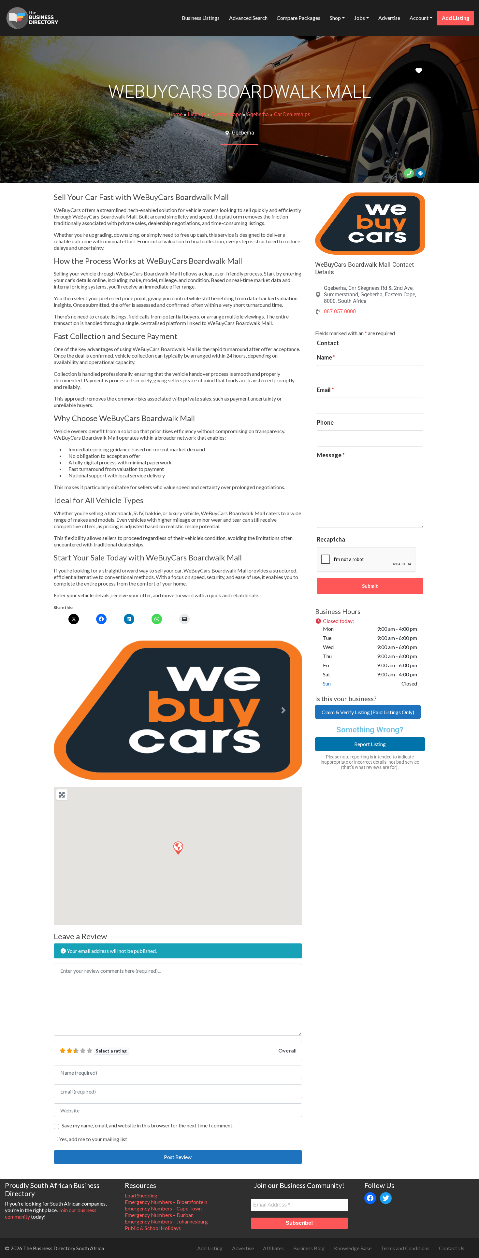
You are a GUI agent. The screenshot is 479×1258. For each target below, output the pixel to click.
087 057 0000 (340, 311)
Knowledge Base (352, 1248)
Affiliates (273, 1248)
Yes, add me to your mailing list (92, 1139)
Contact (328, 343)
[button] (72, 710)
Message (331, 455)
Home (175, 114)
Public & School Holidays (153, 1228)
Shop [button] (335, 18)
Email (325, 390)
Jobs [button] (359, 18)
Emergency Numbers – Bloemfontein (166, 1202)
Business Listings (201, 18)
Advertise (389, 18)
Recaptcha (331, 539)
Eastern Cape (226, 114)
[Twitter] (386, 1198)
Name (326, 357)
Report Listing (370, 744)
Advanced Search (248, 18)
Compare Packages (298, 18)
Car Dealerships (292, 114)
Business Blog (309, 1248)
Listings (197, 114)
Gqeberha (258, 114)
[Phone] (409, 173)
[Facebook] (370, 1198)
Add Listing (455, 18)
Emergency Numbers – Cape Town (163, 1208)
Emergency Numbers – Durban (159, 1215)
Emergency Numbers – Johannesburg (166, 1221)
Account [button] (419, 18)
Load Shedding (141, 1195)
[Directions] (420, 173)
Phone (325, 422)
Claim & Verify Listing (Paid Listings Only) (368, 712)
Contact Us (451, 1248)
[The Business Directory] (32, 17)
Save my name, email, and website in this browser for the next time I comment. (147, 1125)
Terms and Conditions (405, 1248)
